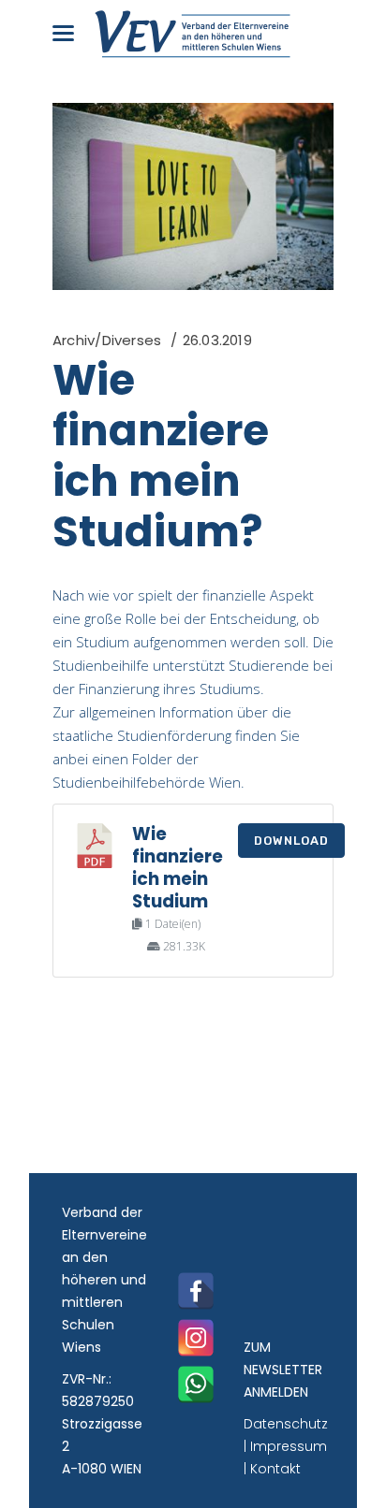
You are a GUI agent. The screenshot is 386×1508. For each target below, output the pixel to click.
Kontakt (275, 1468)
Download (291, 841)
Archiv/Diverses (106, 340)
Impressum (288, 1446)
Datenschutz (286, 1423)
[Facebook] (196, 1291)
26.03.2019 (217, 340)
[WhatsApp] (196, 1384)
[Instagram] (196, 1337)
